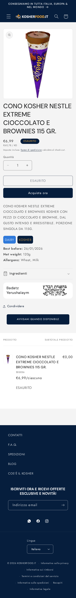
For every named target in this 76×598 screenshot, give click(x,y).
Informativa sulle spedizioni (33, 582)
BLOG (12, 464)
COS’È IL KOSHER (20, 473)
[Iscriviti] (63, 505)
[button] (8, 16)
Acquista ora (38, 193)
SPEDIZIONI (16, 454)
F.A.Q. (12, 444)
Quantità (8, 157)
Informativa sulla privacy (55, 563)
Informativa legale (40, 589)
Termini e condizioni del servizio (40, 576)
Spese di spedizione (31, 149)
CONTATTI (15, 435)
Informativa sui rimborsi (40, 569)
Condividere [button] (15, 306)
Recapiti (57, 582)
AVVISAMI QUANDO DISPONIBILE (38, 319)
